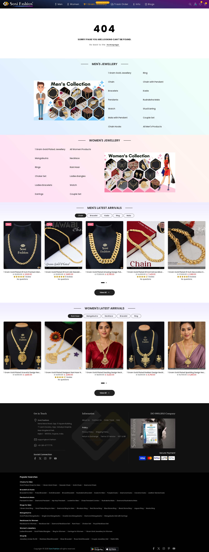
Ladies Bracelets (43, 185)
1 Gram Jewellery (97, 4)
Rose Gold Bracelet (81, 539)
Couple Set (148, 117)
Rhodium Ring (82, 508)
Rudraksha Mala (151, 99)
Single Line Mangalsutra (51, 516)
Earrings (39, 194)
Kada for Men (99, 493)
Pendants (113, 99)
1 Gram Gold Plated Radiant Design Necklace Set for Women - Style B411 (158, 372)
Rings (38, 167)
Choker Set (40, 176)
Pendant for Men (26, 500)
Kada (146, 90)
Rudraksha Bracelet (84, 493)
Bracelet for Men (26, 493)
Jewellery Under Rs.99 (28, 539)
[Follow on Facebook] (35, 459)
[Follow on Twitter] (40, 459)
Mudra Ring (150, 508)
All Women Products (80, 149)
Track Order (121, 4)
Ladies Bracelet (26, 531)
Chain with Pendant (153, 81)
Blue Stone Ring (110, 508)
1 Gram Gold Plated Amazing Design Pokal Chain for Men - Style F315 (116, 272)
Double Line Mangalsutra (72, 516)
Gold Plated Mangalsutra (29, 516)
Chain (111, 81)
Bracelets (113, 90)
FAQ (118, 420)
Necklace (75, 158)
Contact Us (97, 420)
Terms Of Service (108, 436)
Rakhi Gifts (115, 539)
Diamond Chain (90, 485)
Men (60, 4)
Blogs (151, 4)
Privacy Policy (87, 432)
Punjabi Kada (112, 493)
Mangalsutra (41, 158)
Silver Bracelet (66, 539)
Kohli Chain (77, 485)
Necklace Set (44, 524)
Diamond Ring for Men (65, 508)
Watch (111, 108)
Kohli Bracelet (54, 493)
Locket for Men (73, 500)
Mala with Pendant (117, 117)
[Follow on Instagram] (45, 459)
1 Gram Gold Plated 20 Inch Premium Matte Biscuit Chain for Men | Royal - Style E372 (41, 272)
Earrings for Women (75, 531)
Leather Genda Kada (156, 493)
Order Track (109, 420)
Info (138, 4)
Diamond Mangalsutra (93, 516)
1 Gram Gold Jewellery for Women (99, 531)
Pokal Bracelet (41, 493)
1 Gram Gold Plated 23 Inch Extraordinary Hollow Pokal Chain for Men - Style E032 (163, 272)
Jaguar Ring (139, 508)
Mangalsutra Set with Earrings (115, 516)
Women (74, 4)
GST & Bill (122, 436)
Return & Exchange (90, 436)
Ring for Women (59, 531)
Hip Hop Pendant (58, 500)
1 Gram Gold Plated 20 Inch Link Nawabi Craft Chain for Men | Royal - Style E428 (80, 272)
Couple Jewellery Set (100, 539)
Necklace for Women (28, 524)
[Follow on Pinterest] (50, 459)
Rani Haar (75, 167)
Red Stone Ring (96, 508)
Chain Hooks (114, 126)
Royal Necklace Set (100, 524)
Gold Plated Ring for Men (45, 508)
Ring (145, 72)
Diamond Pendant (42, 500)
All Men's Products (152, 126)
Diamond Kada (126, 493)
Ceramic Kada (140, 493)
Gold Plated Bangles (42, 531)
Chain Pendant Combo (90, 500)
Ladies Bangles (78, 176)
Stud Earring (149, 108)
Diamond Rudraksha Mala (127, 500)
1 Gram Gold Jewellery (119, 72)
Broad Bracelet (68, 493)
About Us (86, 420)
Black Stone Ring (125, 508)
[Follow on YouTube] (55, 459)
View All (103, 292)
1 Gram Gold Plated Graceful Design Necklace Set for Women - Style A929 (36, 372)
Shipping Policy (102, 432)
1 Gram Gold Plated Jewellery (50, 149)
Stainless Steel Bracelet (49, 539)
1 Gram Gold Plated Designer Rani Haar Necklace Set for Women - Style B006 (79, 372)
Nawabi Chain (65, 485)
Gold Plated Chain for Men (30, 485)
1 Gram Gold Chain (50, 485)
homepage (113, 45)
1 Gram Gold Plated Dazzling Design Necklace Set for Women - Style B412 (118, 372)
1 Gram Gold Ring (26, 508)
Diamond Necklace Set (61, 524)
